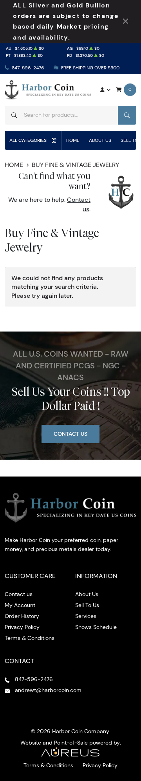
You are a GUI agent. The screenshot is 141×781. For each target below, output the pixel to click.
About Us (100, 140)
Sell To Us (87, 605)
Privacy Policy (22, 627)
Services (85, 616)
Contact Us (70, 433)
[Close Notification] (125, 21)
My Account (20, 605)
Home (73, 140)
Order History (22, 616)
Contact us (19, 594)
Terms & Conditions (29, 637)
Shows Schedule (96, 627)
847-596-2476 (28, 68)
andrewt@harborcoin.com (48, 690)
